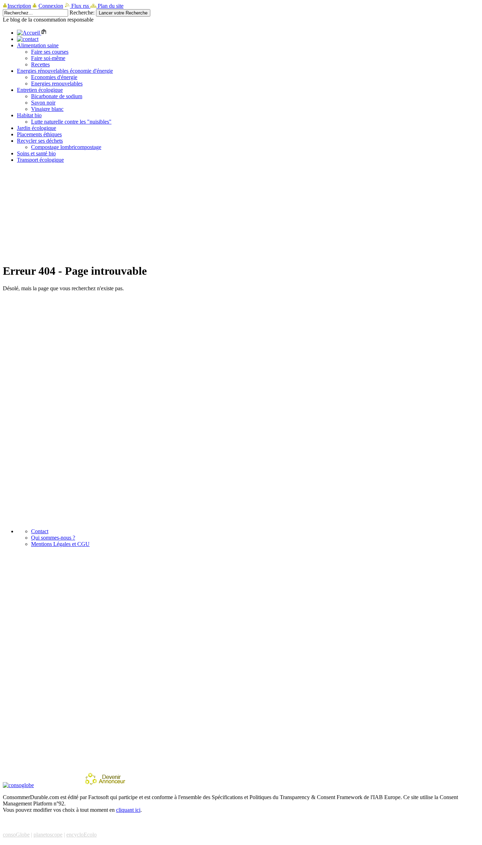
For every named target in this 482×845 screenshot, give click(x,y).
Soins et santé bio (36, 153)
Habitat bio (29, 115)
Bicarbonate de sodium (56, 96)
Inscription (19, 6)
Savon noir (43, 103)
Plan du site (109, 6)
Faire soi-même (48, 58)
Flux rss (80, 6)
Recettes (40, 64)
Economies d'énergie (54, 77)
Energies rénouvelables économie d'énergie (65, 71)
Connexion (50, 6)
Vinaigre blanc (47, 109)
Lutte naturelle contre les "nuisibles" (71, 122)
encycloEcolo (81, 835)
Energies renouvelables (57, 84)
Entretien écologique (40, 90)
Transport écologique (40, 160)
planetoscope (48, 835)
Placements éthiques (39, 134)
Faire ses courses (49, 52)
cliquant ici (128, 810)
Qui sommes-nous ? (53, 538)
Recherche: (82, 13)
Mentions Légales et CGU (60, 544)
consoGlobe (16, 835)
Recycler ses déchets (40, 141)
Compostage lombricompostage (66, 147)
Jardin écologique (36, 128)
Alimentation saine (38, 45)
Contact (39, 531)
